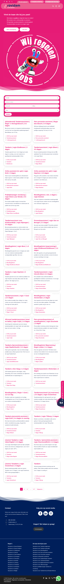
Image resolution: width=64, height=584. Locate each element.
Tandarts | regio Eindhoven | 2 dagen (16, 148)
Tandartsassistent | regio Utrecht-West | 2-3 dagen (43, 273)
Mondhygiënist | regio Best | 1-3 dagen (17, 247)
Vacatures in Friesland (13, 564)
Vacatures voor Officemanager (40, 564)
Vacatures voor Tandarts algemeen (41, 546)
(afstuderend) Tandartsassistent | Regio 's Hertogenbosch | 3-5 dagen (17, 124)
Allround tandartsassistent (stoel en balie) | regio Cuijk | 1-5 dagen (17, 320)
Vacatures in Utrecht (13, 552)
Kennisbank (7, 581)
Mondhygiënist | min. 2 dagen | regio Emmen (45, 196)
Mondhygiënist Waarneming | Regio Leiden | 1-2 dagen (45, 346)
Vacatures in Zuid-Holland (14, 554)
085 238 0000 (11, 520)
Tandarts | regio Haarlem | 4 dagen (15, 273)
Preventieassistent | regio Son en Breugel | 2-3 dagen (46, 221)
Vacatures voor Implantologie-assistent (42, 558)
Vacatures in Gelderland (14, 550)
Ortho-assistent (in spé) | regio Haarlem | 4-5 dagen (45, 172)
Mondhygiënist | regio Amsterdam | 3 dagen (42, 297)
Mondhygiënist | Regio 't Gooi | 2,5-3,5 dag (16, 393)
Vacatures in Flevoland (13, 558)
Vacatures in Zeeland (13, 568)
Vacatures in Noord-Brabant (15, 546)
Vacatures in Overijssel (13, 566)
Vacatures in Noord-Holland (14, 548)
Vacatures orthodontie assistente (41, 556)
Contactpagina (38, 529)
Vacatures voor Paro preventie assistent (42, 552)
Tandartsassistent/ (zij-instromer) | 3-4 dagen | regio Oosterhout (46, 393)
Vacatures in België (12, 570)
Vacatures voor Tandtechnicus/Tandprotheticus (44, 570)
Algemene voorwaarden (18, 580)
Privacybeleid (7, 580)
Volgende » (40, 489)
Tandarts (37, 464)
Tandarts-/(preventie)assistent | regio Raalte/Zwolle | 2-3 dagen (16, 346)
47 (34, 489)
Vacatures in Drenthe (13, 560)
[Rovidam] (60, 407)
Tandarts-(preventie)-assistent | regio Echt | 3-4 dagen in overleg (17, 417)
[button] (59, 6)
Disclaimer (28, 580)
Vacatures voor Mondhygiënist (40, 550)
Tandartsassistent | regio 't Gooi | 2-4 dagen (17, 297)
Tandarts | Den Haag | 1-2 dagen (17, 369)
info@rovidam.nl (12, 522)
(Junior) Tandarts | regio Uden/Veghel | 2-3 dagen (14, 441)
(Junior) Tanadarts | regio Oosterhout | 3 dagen (14, 465)
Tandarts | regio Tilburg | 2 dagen (46, 416)
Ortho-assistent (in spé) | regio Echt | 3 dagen (16, 172)
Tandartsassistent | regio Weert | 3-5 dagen (46, 148)
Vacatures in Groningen (13, 556)
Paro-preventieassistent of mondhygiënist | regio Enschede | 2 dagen (46, 321)
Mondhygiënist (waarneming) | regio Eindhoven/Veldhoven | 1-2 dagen (46, 248)
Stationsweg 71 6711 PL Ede (15, 524)
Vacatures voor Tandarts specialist (41, 548)
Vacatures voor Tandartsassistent (41, 560)
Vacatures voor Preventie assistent (41, 554)
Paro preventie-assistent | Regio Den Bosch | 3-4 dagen (46, 122)
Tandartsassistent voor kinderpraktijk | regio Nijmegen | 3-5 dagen (17, 222)
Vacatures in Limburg (13, 562)
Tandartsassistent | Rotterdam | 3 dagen (46, 370)
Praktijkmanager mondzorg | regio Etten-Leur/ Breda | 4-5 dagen (15, 197)
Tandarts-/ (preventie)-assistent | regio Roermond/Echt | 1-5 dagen (46, 441)
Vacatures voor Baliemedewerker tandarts (43, 562)
